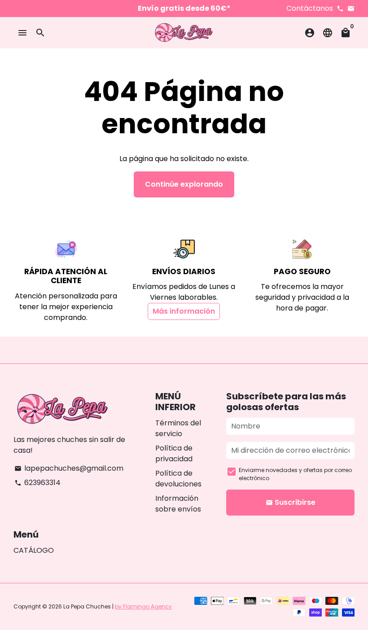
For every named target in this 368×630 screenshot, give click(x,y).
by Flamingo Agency (143, 606)
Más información (184, 311)
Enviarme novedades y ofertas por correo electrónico (295, 474)
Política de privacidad (174, 453)
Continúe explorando (184, 184)
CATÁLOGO (33, 550)
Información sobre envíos (178, 503)
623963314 (37, 482)
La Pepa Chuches (87, 606)
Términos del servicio (178, 428)
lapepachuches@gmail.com (68, 468)
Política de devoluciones (178, 478)
